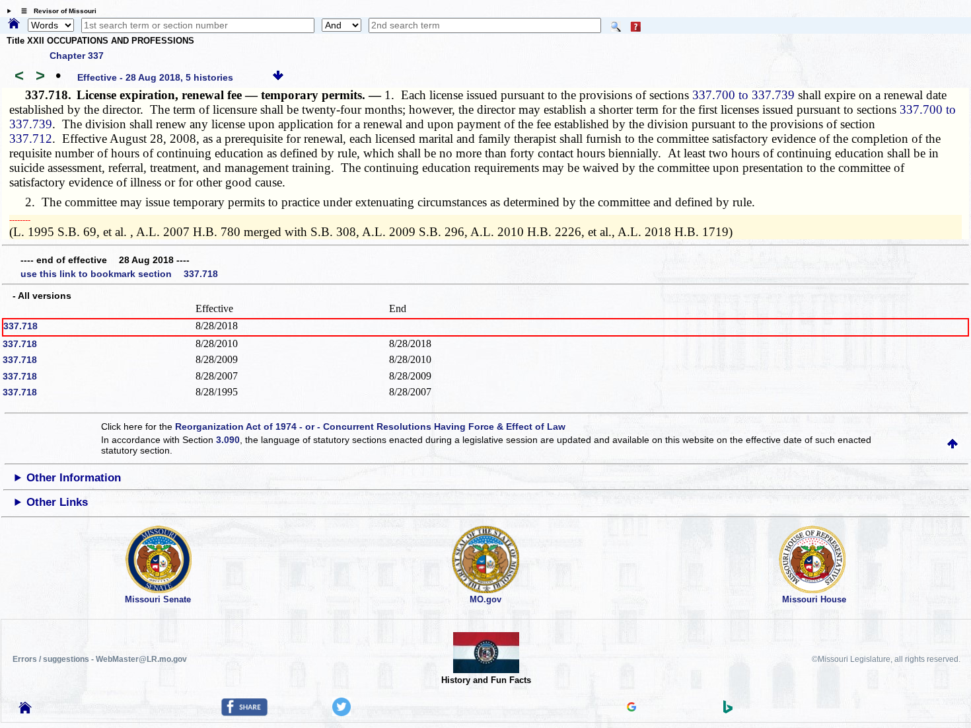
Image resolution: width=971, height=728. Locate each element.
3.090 (228, 439)
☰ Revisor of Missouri (55, 11)
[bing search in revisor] (728, 710)
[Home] (14, 24)
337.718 (20, 326)
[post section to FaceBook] (244, 713)
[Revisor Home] (25, 710)
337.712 (30, 138)
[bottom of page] (278, 77)
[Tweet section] (341, 713)
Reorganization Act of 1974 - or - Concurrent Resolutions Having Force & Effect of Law (370, 426)
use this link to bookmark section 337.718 (119, 273)
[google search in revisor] (631, 708)
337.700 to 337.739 (743, 95)
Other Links (57, 502)
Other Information (73, 477)
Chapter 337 (77, 55)
